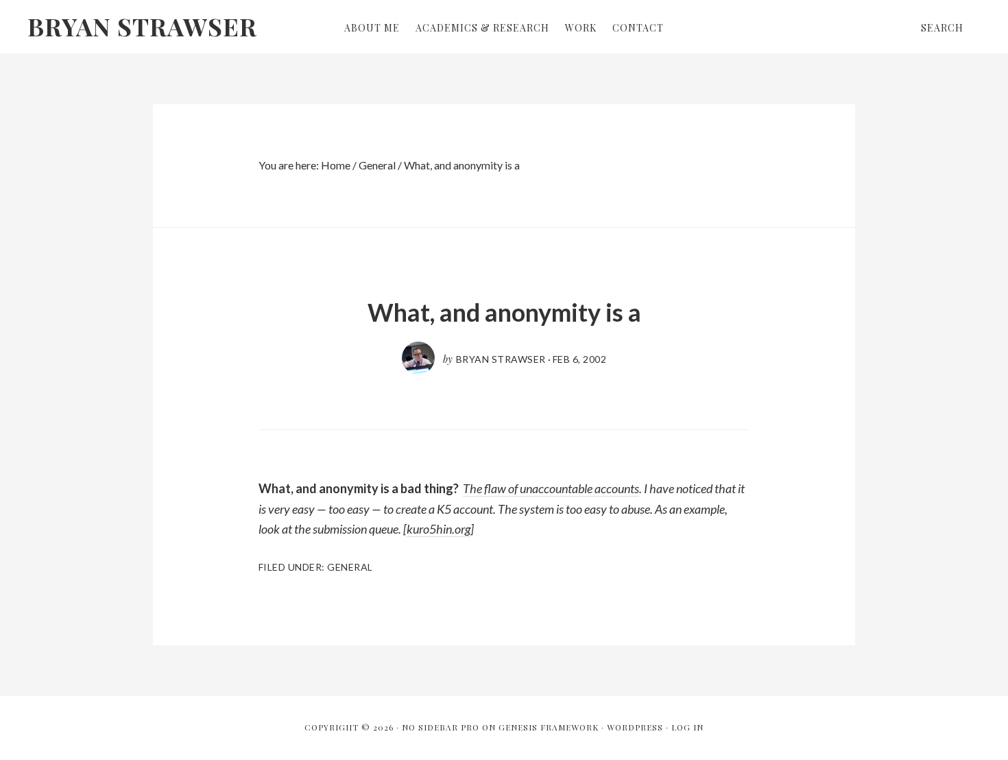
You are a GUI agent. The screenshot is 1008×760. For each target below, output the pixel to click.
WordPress (635, 727)
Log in (687, 727)
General (350, 567)
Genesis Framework (549, 727)
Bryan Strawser (142, 26)
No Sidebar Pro (440, 727)
